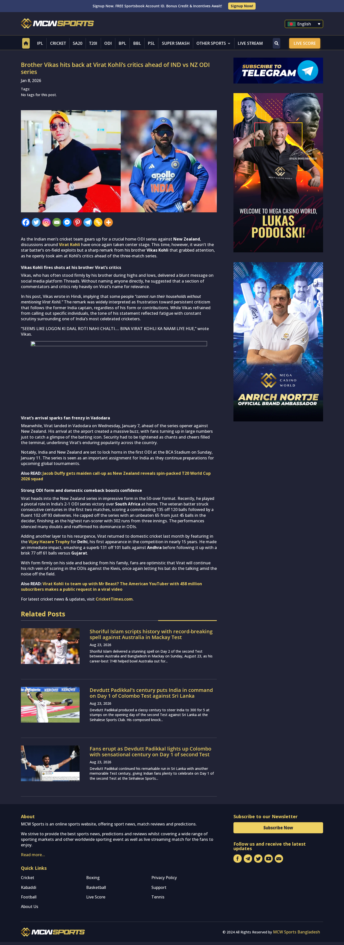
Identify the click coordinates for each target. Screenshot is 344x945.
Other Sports (211, 43)
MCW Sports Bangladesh (296, 932)
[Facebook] (25, 222)
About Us (29, 906)
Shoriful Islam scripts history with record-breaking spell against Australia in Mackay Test (151, 634)
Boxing (93, 877)
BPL (122, 43)
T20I (93, 43)
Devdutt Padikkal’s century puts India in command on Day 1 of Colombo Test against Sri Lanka (151, 693)
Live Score (305, 43)
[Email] (56, 222)
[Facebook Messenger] (67, 222)
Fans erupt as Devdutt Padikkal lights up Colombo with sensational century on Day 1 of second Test (150, 751)
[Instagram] (46, 222)
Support (158, 887)
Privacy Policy (164, 877)
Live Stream (250, 43)
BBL (137, 43)
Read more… (33, 854)
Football (29, 897)
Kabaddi (28, 887)
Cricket (58, 43)
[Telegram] (87, 222)
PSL (151, 43)
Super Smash (176, 43)
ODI (108, 43)
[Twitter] (36, 222)
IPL (40, 43)
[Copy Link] (98, 222)
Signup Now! (242, 6)
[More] (108, 222)
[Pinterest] (77, 222)
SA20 (77, 43)
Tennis (157, 897)
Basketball (96, 887)
